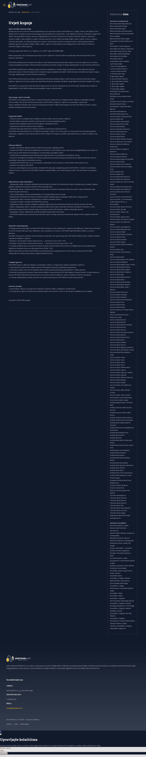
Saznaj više (4, 753)
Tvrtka (16, 724)
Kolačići (9, 724)
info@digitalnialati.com (14, 708)
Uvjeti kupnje (24, 724)
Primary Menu (4, 5)
